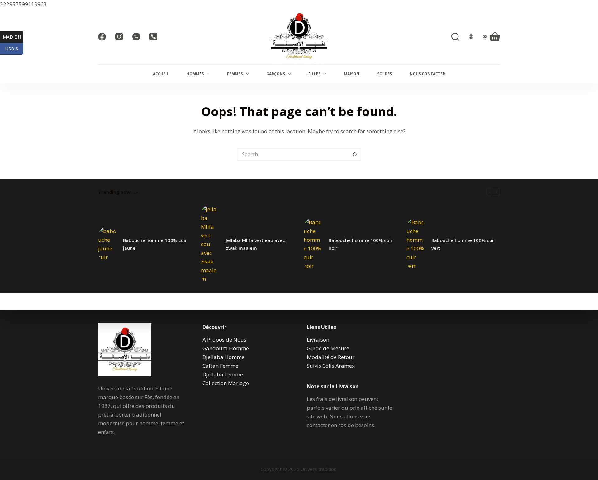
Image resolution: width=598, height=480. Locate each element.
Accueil (161, 74)
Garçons (275, 74)
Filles (314, 74)
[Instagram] (119, 36)
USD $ (14, 48)
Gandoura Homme (225, 348)
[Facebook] (102, 36)
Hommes (195, 74)
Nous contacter (427, 74)
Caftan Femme (220, 365)
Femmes (235, 74)
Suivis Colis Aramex (331, 365)
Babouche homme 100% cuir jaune (155, 244)
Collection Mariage (225, 383)
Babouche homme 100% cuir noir (360, 244)
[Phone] (153, 36)
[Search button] (355, 154)
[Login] (471, 36)
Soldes (384, 74)
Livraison (318, 339)
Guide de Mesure (328, 348)
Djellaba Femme (222, 374)
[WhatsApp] (136, 36)
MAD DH (13, 37)
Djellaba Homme (223, 357)
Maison (351, 74)
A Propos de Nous (224, 339)
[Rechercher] (455, 37)
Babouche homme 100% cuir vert (463, 244)
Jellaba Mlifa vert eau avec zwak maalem (255, 244)
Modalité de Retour (330, 357)
